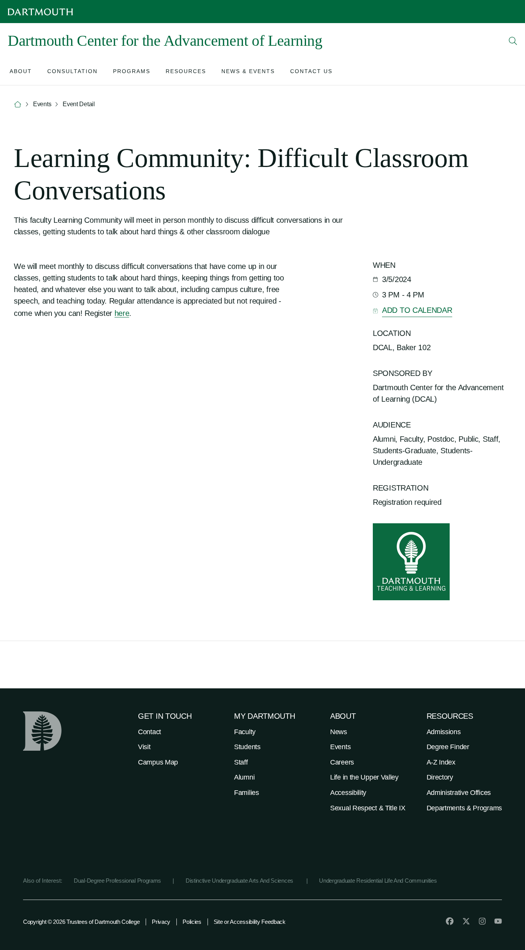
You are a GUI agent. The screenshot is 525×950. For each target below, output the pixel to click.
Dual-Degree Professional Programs (117, 880)
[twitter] (466, 921)
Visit (144, 747)
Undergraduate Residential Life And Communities (378, 880)
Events (340, 747)
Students (247, 747)
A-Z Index (441, 762)
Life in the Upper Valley (364, 777)
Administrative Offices (459, 792)
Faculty (245, 732)
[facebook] (450, 921)
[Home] (18, 104)
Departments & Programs (464, 808)
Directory (440, 777)
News (338, 732)
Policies (192, 921)
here (122, 313)
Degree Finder (448, 747)
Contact (149, 732)
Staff (241, 762)
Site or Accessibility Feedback (250, 921)
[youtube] (498, 921)
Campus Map (158, 762)
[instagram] (482, 921)
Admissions (444, 732)
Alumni (244, 777)
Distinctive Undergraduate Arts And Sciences (240, 880)
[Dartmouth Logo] (40, 11)
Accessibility (348, 792)
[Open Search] (513, 41)
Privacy (161, 921)
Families (246, 792)
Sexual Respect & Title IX (367, 808)
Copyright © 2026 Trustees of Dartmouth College (81, 921)
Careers (342, 762)
